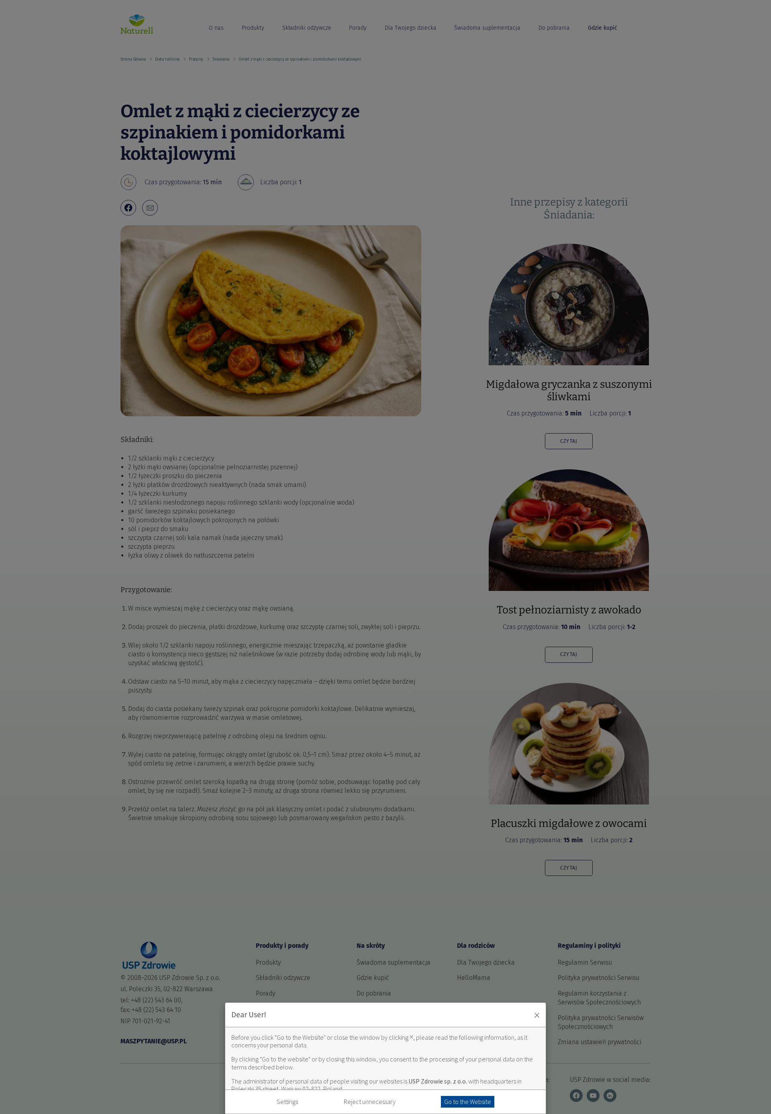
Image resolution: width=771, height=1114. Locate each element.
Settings (287, 1102)
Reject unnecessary (370, 1102)
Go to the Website (467, 1102)
